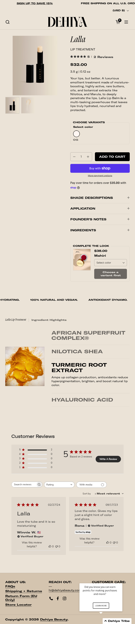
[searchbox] (24, 488)
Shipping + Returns (23, 595)
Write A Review (108, 463)
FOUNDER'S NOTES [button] (88, 219)
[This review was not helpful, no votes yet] (56, 550)
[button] (7, 22)
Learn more (101, 605)
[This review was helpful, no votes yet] (50, 550)
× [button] (120, 581)
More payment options (100, 175)
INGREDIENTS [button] (83, 230)
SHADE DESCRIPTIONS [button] (91, 198)
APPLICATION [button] (82, 208)
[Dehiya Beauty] (67, 22)
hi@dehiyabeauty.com (65, 594)
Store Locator (18, 608)
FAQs (10, 590)
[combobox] (59, 489)
